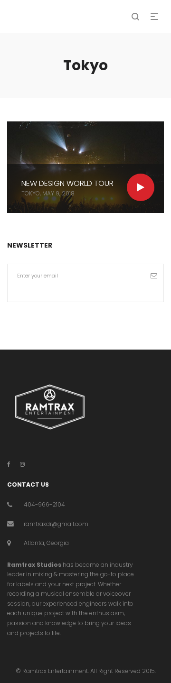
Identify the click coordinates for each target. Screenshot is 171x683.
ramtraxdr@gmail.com (56, 524)
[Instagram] (22, 464)
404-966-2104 (44, 504)
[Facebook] (8, 464)
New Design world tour (67, 183)
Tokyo (30, 193)
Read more (140, 187)
